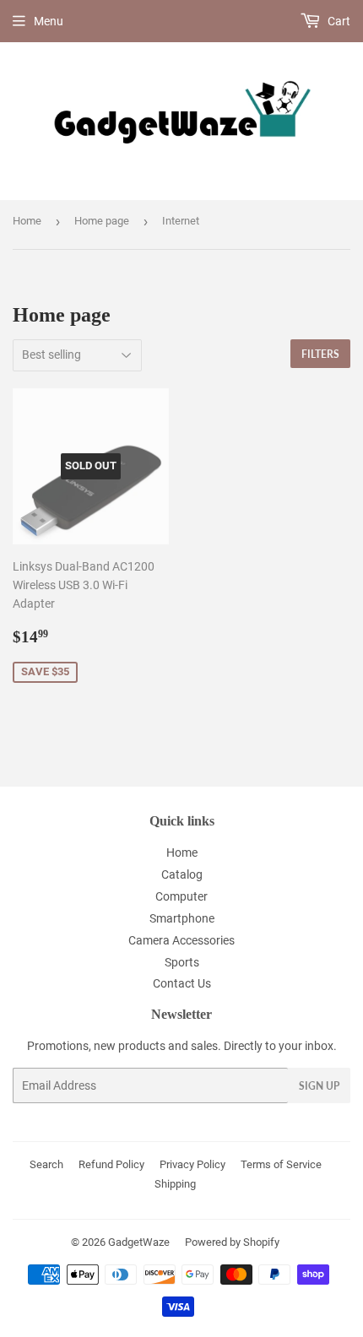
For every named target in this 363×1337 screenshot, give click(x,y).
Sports (182, 962)
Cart (337, 21)
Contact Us (182, 983)
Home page (101, 220)
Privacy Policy (192, 1164)
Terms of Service (281, 1164)
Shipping (175, 1183)
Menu (48, 21)
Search (46, 1164)
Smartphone (181, 918)
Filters (320, 354)
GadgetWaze (139, 1242)
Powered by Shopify (232, 1242)
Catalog (182, 874)
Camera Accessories (181, 940)
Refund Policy (111, 1164)
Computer (181, 896)
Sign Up (319, 1086)
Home (27, 220)
